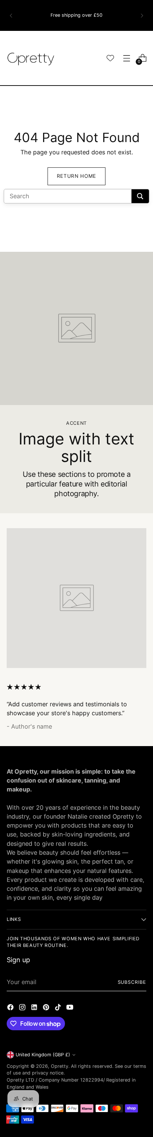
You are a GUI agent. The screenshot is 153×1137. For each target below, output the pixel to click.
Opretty (59, 1066)
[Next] (142, 15)
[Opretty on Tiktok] (58, 1008)
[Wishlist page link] (110, 58)
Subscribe (132, 982)
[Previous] (11, 15)
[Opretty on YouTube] (70, 1008)
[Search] (140, 196)
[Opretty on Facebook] (11, 1008)
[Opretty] (31, 58)
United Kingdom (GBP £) (43, 1054)
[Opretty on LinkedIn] (34, 1008)
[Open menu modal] (126, 58)
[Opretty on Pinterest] (46, 1008)
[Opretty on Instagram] (23, 1008)
